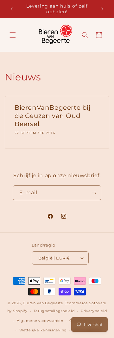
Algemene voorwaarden (40, 320)
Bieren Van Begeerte (43, 303)
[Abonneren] (94, 192)
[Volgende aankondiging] (102, 9)
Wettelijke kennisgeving (43, 330)
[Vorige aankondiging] (12, 9)
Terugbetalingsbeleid (54, 311)
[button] (13, 35)
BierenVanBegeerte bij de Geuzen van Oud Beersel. (53, 116)
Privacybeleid (94, 311)
